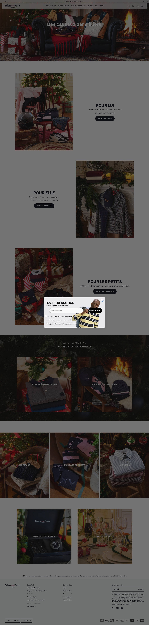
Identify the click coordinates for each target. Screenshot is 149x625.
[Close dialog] (102, 300)
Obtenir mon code (95, 310)
